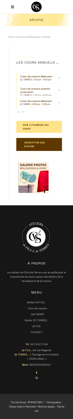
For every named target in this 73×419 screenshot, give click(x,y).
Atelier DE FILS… (36, 302)
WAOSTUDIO (36, 402)
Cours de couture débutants (36, 79)
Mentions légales (46, 406)
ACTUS (36, 326)
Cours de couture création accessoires (35, 91)
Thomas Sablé (15, 406)
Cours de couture (37, 308)
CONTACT (36, 332)
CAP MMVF (37, 314)
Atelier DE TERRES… (36, 320)
